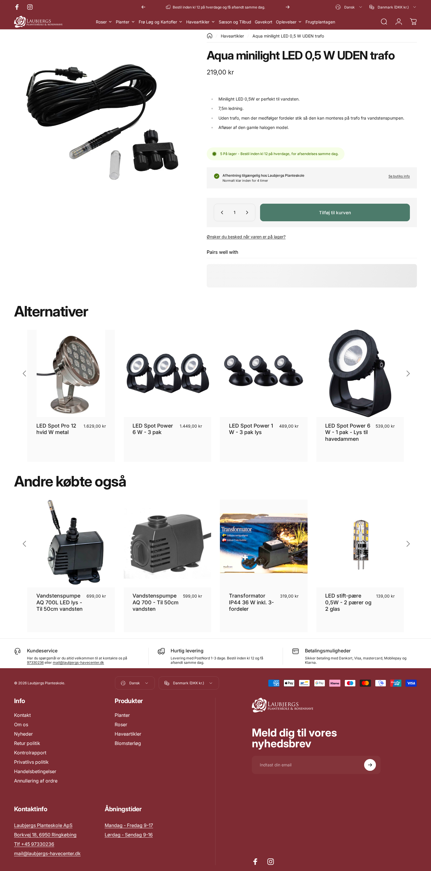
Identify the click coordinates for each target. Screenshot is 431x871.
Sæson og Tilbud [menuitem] (235, 21)
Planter (122, 715)
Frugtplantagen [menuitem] (320, 21)
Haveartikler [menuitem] (197, 21)
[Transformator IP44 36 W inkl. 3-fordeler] (264, 543)
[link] (129, 825)
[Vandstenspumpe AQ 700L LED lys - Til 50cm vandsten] (71, 543)
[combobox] (349, 7)
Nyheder (23, 734)
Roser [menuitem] (101, 21)
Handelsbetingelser (35, 771)
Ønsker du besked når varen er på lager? (246, 236)
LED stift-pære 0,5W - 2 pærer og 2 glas (348, 602)
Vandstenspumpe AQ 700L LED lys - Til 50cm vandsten (59, 602)
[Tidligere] (143, 7)
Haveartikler (232, 35)
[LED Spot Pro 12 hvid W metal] (71, 373)
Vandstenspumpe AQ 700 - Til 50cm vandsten (156, 602)
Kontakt (22, 715)
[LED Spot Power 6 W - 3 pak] (167, 373)
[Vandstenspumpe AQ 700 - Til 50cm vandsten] (167, 543)
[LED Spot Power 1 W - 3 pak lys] (264, 373)
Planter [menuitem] (122, 21)
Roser (121, 724)
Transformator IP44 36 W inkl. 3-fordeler (251, 602)
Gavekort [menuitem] (263, 21)
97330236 (35, 662)
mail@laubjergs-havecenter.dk (78, 662)
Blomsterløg (128, 743)
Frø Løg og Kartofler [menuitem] (158, 21)
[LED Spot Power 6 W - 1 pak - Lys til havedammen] (360, 373)
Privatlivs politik (31, 762)
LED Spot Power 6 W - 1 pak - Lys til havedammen (347, 432)
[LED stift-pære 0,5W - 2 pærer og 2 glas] (360, 543)
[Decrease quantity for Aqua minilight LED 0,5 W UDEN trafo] (221, 212)
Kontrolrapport (30, 753)
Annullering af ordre (35, 781)
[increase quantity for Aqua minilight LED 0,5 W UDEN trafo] (248, 212)
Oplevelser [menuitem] (286, 21)
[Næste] (287, 7)
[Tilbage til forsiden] (210, 36)
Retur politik (27, 743)
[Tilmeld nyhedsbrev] (370, 765)
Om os (21, 724)
